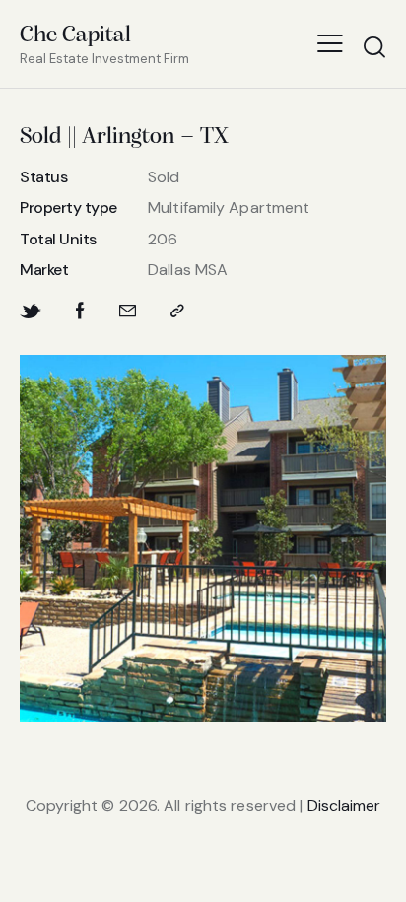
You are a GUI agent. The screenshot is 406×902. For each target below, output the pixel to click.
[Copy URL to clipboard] (177, 311)
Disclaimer (344, 806)
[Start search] (374, 46)
